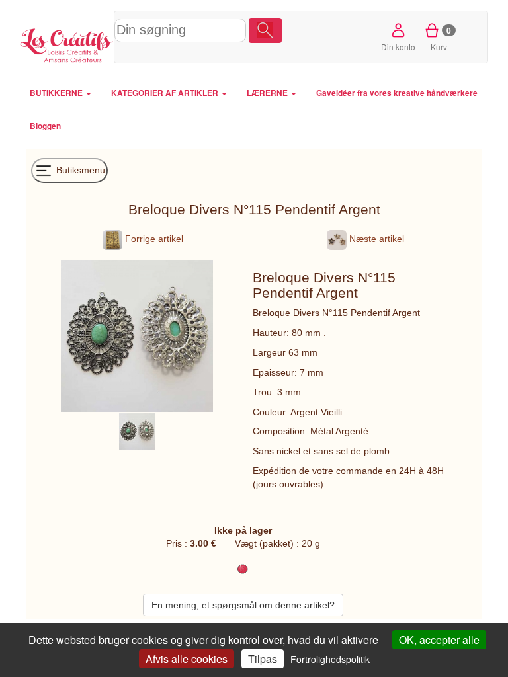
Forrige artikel (152, 238)
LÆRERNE (268, 93)
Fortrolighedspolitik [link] (330, 659)
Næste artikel (375, 238)
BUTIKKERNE (57, 93)
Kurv (441, 38)
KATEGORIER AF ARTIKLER (165, 93)
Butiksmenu (79, 169)
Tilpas (262, 658)
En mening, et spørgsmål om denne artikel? (243, 605)
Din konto (398, 46)
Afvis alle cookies (187, 658)
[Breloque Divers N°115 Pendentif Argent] (137, 430)
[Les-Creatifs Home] (67, 43)
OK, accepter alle (439, 639)
